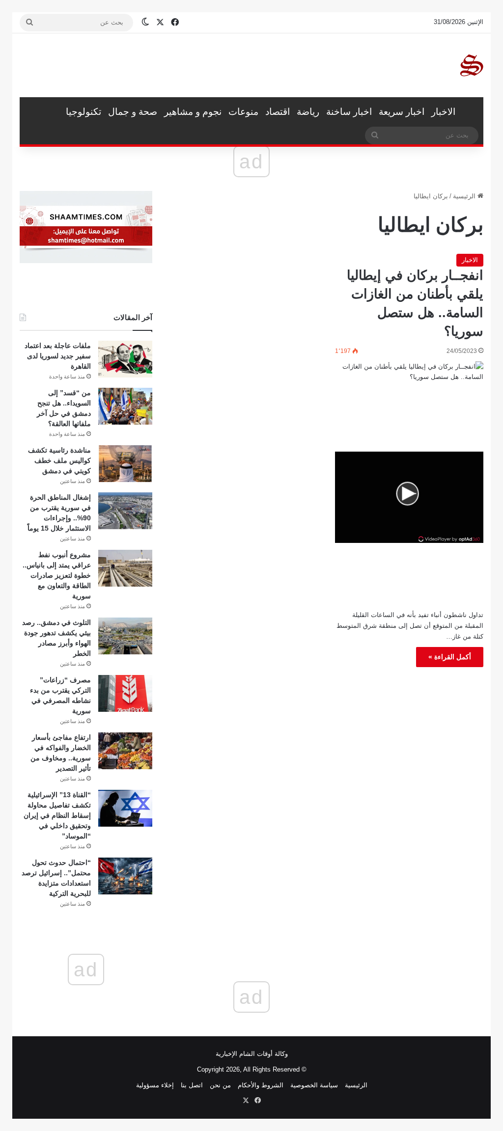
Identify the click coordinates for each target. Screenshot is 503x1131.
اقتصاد (277, 112)
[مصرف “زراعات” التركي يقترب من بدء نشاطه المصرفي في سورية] (125, 693)
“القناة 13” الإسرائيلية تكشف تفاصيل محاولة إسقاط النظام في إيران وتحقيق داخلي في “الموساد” (57, 815)
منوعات (243, 112)
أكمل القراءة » (449, 657)
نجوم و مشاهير (193, 112)
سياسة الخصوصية (314, 1085)
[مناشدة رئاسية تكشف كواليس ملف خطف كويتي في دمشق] (125, 463)
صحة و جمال (132, 112)
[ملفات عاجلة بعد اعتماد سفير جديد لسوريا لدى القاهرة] (125, 359)
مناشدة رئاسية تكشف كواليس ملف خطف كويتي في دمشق (59, 460)
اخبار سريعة (401, 112)
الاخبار (443, 112)
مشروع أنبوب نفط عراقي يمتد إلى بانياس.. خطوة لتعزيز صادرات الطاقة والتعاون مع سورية (57, 575)
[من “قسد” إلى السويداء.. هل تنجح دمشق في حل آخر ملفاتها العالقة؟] (125, 406)
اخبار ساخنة (349, 112)
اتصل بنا (192, 1085)
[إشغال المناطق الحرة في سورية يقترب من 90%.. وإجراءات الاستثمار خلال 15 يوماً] (125, 510)
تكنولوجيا (83, 112)
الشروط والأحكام (260, 1085)
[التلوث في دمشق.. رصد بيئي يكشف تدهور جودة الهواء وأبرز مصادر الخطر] (125, 636)
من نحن (220, 1085)
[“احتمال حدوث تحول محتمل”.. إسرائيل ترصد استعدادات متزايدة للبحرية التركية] (125, 876)
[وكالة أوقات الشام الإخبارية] (471, 65)
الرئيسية (471, 112)
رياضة (308, 112)
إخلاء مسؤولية (155, 1085)
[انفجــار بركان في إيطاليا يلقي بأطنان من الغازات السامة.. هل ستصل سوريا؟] (409, 403)
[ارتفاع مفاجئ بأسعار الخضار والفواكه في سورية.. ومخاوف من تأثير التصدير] (125, 750)
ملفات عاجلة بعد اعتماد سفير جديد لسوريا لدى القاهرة (58, 356)
